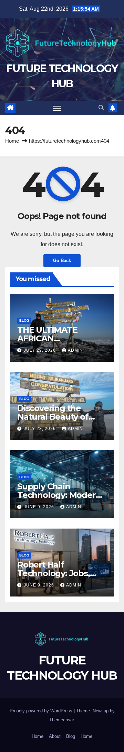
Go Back (62, 260)
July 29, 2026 (40, 350)
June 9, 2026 (39, 506)
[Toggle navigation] (57, 108)
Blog (24, 320)
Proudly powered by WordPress (42, 710)
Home (12, 141)
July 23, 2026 (40, 428)
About (55, 736)
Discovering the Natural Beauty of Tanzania (53, 416)
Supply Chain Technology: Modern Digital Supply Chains (60, 495)
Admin (75, 350)
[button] (101, 108)
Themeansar (61, 719)
